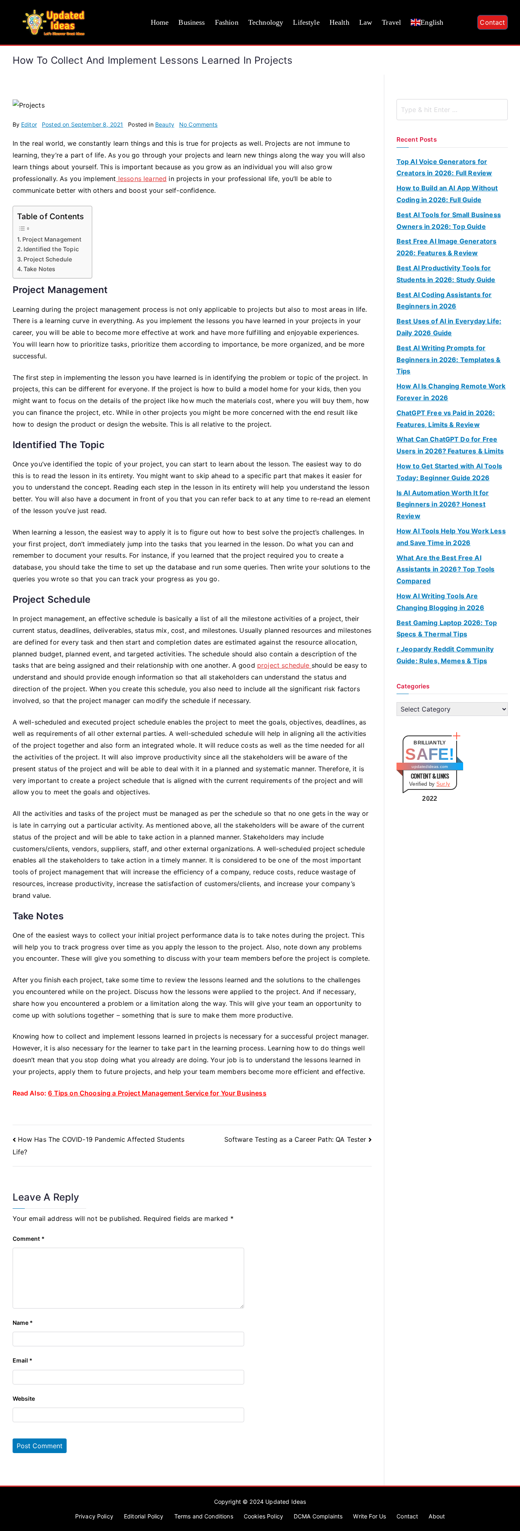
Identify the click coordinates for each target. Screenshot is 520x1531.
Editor (29, 124)
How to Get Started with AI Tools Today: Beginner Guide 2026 (449, 472)
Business (191, 22)
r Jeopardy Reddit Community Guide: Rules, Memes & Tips (445, 655)
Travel (391, 22)
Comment (29, 1238)
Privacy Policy (94, 1516)
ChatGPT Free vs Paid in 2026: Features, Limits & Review (445, 419)
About (437, 1516)
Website (24, 1398)
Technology (266, 22)
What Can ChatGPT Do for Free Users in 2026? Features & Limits (450, 445)
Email (23, 1360)
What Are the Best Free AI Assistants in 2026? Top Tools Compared (445, 569)
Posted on (82, 124)
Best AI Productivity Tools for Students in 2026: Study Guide (446, 274)
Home (160, 22)
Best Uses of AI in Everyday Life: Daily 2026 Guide (448, 327)
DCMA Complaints (318, 1516)
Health (339, 22)
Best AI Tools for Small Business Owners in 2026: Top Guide (448, 221)
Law (365, 22)
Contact (492, 22)
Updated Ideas (285, 1501)
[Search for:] (452, 109)
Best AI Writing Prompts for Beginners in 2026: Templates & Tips (448, 359)
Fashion (226, 22)
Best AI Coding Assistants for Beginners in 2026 (444, 301)
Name (23, 1322)
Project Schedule (48, 259)
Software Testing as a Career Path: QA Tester (295, 1139)
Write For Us (369, 1516)
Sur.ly (443, 784)
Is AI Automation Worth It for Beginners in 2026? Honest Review (442, 504)
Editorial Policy (144, 1516)
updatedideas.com (430, 766)
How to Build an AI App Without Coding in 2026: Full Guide (447, 194)
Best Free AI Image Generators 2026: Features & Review (446, 247)
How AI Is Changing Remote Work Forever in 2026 (451, 392)
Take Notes (40, 268)
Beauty (164, 124)
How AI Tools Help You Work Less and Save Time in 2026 (451, 537)
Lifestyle (306, 22)
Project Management (52, 239)
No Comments (198, 124)
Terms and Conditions (203, 1516)
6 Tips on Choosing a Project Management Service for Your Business (157, 1093)
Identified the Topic (51, 249)
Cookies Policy (263, 1516)
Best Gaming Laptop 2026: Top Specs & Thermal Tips (446, 628)
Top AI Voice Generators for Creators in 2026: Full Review (444, 167)
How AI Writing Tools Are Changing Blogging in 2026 (440, 602)
